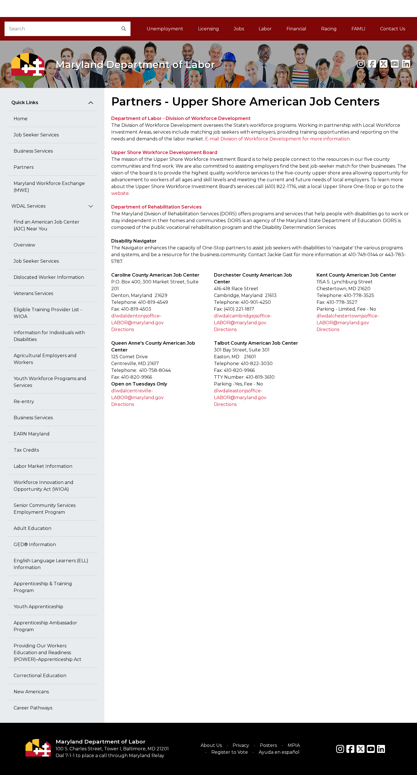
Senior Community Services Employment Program (44, 509)
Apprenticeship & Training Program (43, 587)
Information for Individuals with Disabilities (49, 336)
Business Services (33, 151)
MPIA (294, 745)
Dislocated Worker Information (49, 277)
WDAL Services (28, 206)
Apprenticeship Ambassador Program (45, 626)
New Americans (31, 691)
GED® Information (35, 544)
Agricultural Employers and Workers (45, 359)
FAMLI (362, 30)
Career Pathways (33, 708)
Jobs (239, 28)
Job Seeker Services (36, 135)
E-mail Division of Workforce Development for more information (277, 139)
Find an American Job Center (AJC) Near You (46, 225)
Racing (329, 28)
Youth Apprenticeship (38, 606)
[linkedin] (406, 64)
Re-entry (24, 401)
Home (21, 118)
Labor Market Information (43, 466)
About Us (211, 745)
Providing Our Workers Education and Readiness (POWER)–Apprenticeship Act (47, 652)
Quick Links (24, 102)
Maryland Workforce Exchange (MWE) (49, 187)
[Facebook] (372, 64)
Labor (265, 28)
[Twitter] (361, 748)
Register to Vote (229, 752)
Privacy (241, 745)
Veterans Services (33, 293)
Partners (23, 167)
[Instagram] (361, 64)
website (120, 193)
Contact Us (392, 28)
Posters (268, 745)
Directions (122, 329)
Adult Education (32, 528)
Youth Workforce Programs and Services (50, 382)
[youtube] (395, 64)
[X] (383, 64)
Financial (296, 28)
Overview (24, 245)
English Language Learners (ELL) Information (51, 564)
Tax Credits (26, 450)
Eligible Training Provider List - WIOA (48, 313)
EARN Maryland (32, 434)
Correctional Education (40, 675)
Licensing (208, 28)
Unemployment (165, 28)
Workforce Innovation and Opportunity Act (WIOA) (43, 486)
